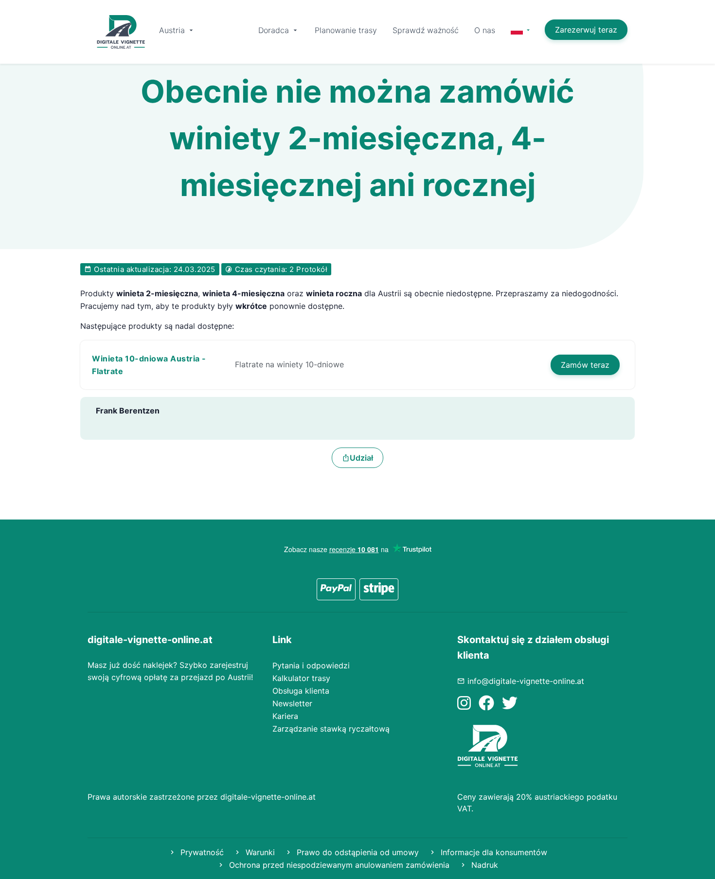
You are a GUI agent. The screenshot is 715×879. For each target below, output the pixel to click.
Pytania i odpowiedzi (311, 665)
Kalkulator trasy (301, 678)
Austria (173, 30)
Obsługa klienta (300, 691)
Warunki (259, 852)
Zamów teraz (585, 365)
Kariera (285, 716)
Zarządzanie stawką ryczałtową (331, 729)
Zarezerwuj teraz (586, 30)
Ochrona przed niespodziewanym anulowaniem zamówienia (338, 865)
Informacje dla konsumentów (492, 852)
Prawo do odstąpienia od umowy (356, 852)
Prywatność (201, 852)
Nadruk (483, 865)
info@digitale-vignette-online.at (525, 681)
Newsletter (292, 703)
